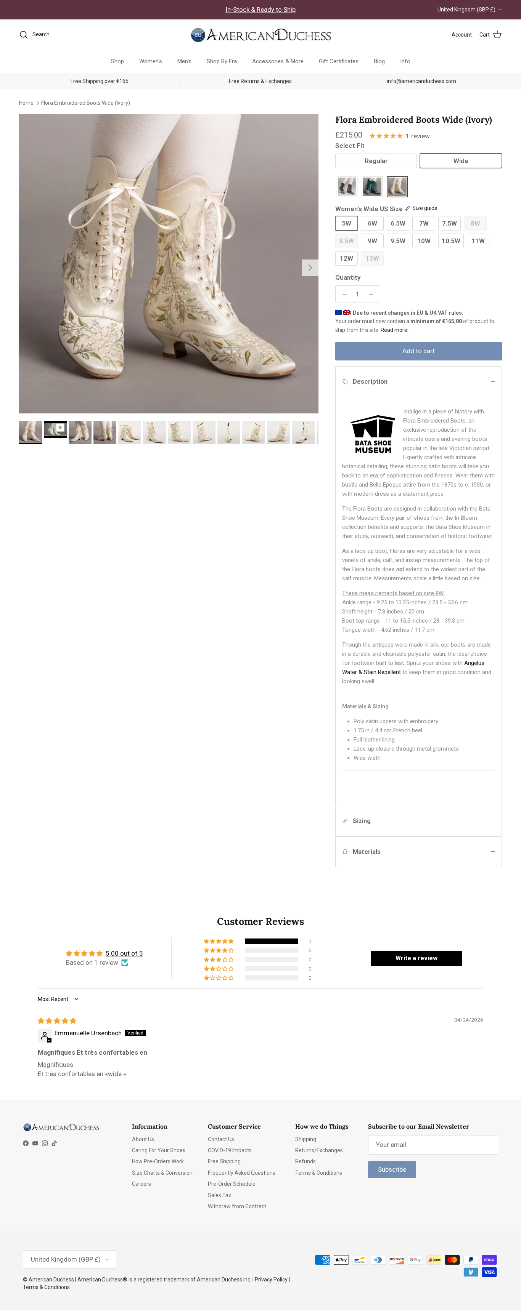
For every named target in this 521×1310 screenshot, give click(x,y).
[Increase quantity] (373, 294)
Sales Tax (219, 1195)
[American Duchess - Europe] (260, 34)
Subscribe (392, 1169)
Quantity (347, 277)
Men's (184, 61)
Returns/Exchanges (319, 1150)
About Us (143, 1139)
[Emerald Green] (372, 187)
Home (26, 102)
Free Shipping (224, 1161)
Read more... (396, 330)
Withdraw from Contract (237, 1206)
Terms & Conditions (318, 1173)
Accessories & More (278, 61)
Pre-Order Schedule (232, 1184)
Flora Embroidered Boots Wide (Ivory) (85, 102)
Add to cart (418, 351)
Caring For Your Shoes (158, 1150)
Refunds (305, 1161)
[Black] (347, 187)
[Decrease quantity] (342, 294)
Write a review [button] (416, 958)
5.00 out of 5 (124, 953)
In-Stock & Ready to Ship (260, 9)
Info (405, 61)
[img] (57, 1021)
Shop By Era (222, 61)
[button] (219, 941)
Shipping (305, 1139)
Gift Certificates (339, 61)
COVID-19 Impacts (230, 1150)
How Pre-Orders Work (158, 1161)
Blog (379, 61)
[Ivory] (397, 187)
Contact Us (221, 1139)
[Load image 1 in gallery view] (168, 263)
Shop (117, 61)
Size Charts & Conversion (162, 1173)
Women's (150, 61)
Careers (141, 1184)
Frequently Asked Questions (241, 1173)
